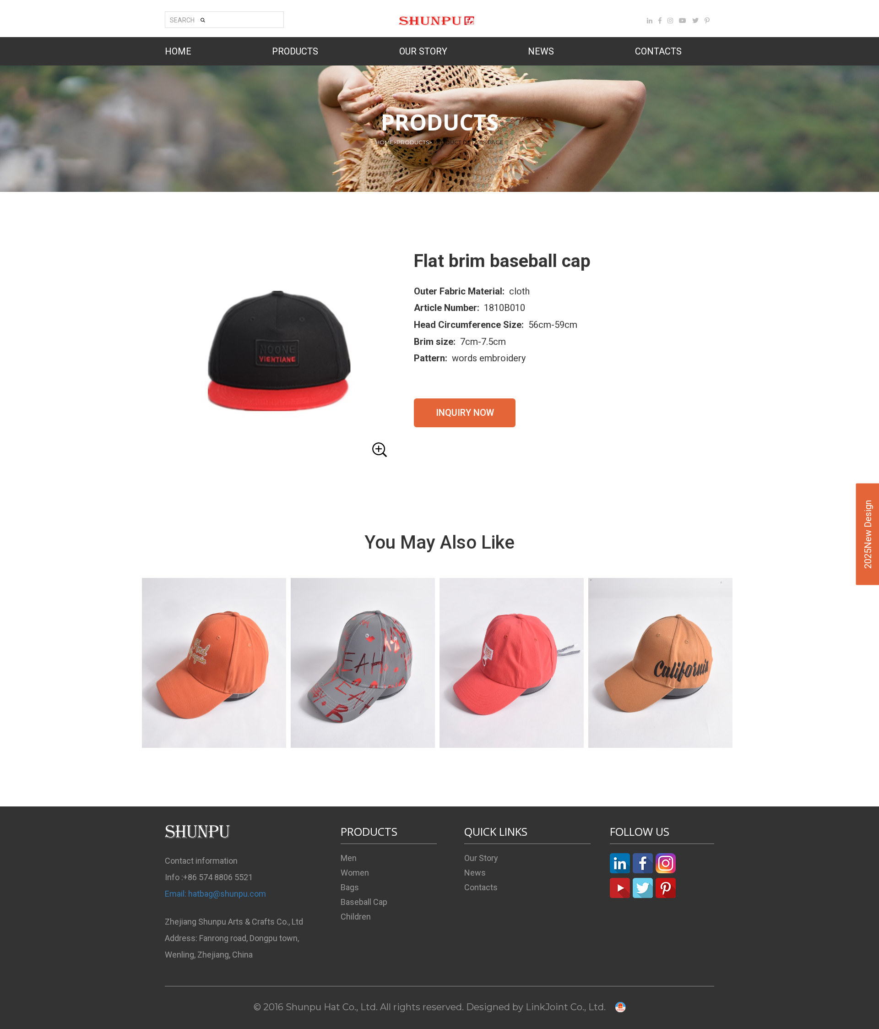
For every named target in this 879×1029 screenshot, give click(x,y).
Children (356, 916)
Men (349, 858)
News (475, 872)
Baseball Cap (364, 902)
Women (355, 872)
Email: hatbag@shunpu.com (215, 893)
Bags (350, 887)
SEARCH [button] (182, 20)
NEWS (541, 51)
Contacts (481, 887)
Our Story (481, 858)
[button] (279, 356)
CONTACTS (658, 51)
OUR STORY (423, 51)
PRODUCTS (295, 51)
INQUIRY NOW (465, 412)
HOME (178, 51)
